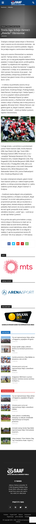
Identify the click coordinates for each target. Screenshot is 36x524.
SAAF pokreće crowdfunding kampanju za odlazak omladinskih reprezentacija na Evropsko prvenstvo (22, 418)
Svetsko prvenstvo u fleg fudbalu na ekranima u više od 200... (23, 358)
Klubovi (21, 514)
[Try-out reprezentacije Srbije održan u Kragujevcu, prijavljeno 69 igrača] (6, 339)
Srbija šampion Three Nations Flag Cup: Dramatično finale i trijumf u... (23, 439)
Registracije (10, 516)
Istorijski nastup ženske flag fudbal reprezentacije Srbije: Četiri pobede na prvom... (23, 430)
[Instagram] (15, 507)
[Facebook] (10, 507)
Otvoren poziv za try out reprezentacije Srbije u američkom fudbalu (22, 368)
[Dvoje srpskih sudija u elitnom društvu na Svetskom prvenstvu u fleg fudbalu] (6, 349)
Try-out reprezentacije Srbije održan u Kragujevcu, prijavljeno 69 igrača (23, 338)
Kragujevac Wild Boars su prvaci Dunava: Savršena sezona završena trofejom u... (23, 379)
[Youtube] (26, 507)
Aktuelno (4, 26)
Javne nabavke (19, 516)
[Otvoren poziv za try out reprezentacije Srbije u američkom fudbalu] (6, 369)
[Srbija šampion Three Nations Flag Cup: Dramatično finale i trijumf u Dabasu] (6, 441)
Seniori (8, 26)
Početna (6, 514)
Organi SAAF (13, 514)
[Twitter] (21, 507)
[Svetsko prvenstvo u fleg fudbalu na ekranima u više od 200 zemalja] (6, 359)
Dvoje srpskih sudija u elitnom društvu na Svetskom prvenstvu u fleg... (22, 349)
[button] (33, 2)
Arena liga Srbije (15, 26)
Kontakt (27, 516)
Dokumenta (27, 514)
